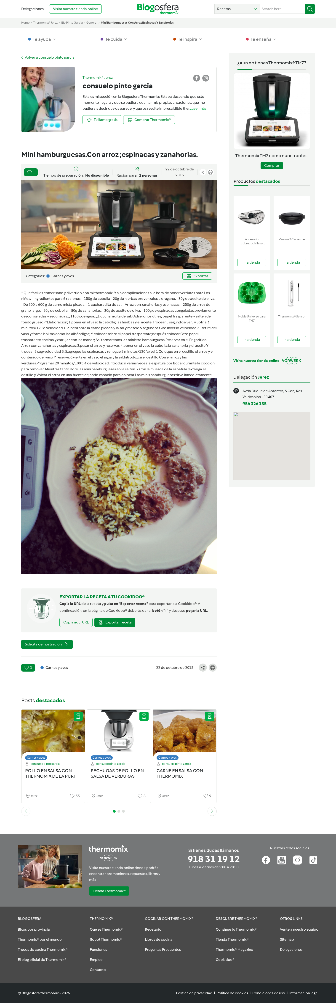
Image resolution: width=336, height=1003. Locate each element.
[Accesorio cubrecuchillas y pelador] (251, 216)
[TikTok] (313, 860)
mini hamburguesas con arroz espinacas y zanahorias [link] (137, 22)
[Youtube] (282, 860)
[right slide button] (212, 811)
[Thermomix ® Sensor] (291, 293)
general (91, 22)
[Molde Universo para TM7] (251, 293)
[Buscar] (310, 9)
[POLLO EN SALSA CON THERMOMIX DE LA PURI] (53, 736)
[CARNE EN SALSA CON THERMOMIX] (184, 736)
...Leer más (197, 108)
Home (25, 22)
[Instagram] (297, 860)
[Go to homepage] (158, 8)
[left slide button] (25, 811)
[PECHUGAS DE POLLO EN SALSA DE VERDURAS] (119, 736)
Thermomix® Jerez (45, 22)
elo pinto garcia (72, 22)
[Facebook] (266, 860)
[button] (237, 9)
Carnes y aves (36, 757)
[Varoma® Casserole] (291, 216)
